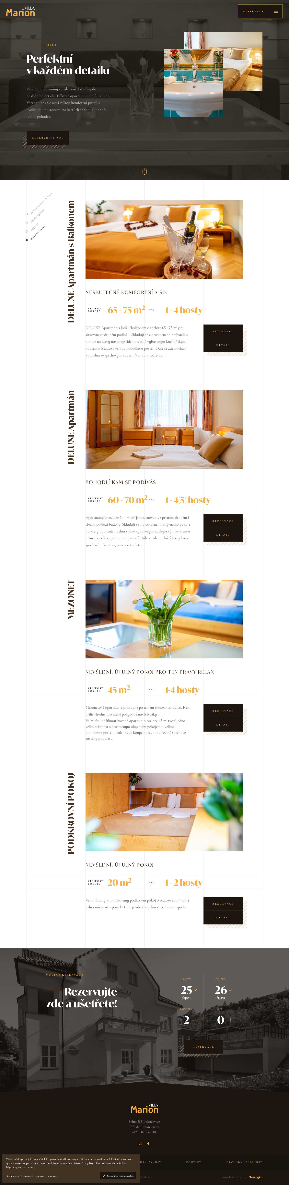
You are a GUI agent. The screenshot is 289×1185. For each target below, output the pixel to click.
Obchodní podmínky (244, 1162)
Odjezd (220, 979)
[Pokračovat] (144, 172)
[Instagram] (140, 1143)
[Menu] (276, 11)
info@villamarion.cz (144, 1127)
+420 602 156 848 (144, 1132)
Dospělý (186, 1009)
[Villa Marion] (20, 11)
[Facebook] (148, 1143)
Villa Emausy (149, 1162)
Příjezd (186, 979)
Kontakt (193, 1162)
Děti (220, 1009)
